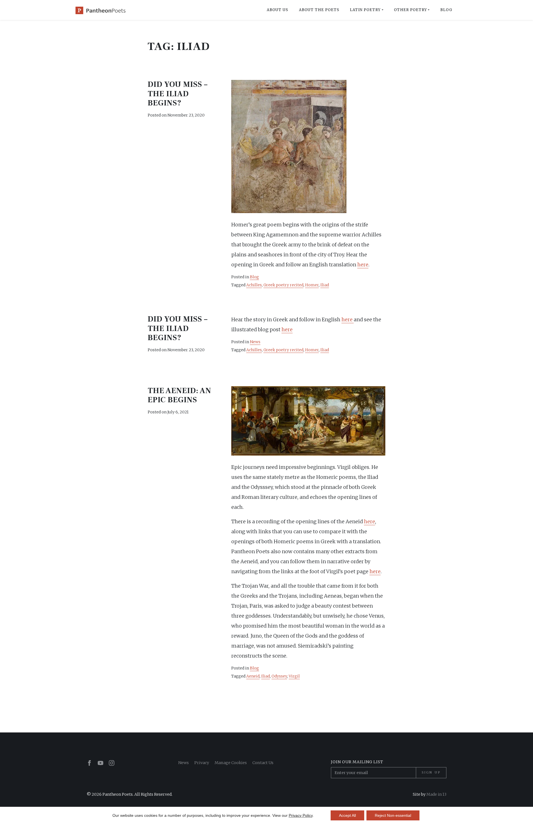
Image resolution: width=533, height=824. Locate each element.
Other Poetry (410, 9)
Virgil (294, 676)
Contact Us (262, 762)
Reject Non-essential (393, 815)
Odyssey (279, 676)
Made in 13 (436, 794)
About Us (277, 9)
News (255, 341)
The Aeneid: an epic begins (179, 395)
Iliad (324, 284)
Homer (312, 284)
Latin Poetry (365, 9)
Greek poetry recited (283, 284)
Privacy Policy (301, 815)
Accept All (347, 815)
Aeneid (253, 676)
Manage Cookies (231, 762)
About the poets (319, 9)
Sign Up (431, 772)
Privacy (201, 762)
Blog (446, 9)
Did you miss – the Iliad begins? (178, 93)
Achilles (254, 284)
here (362, 264)
